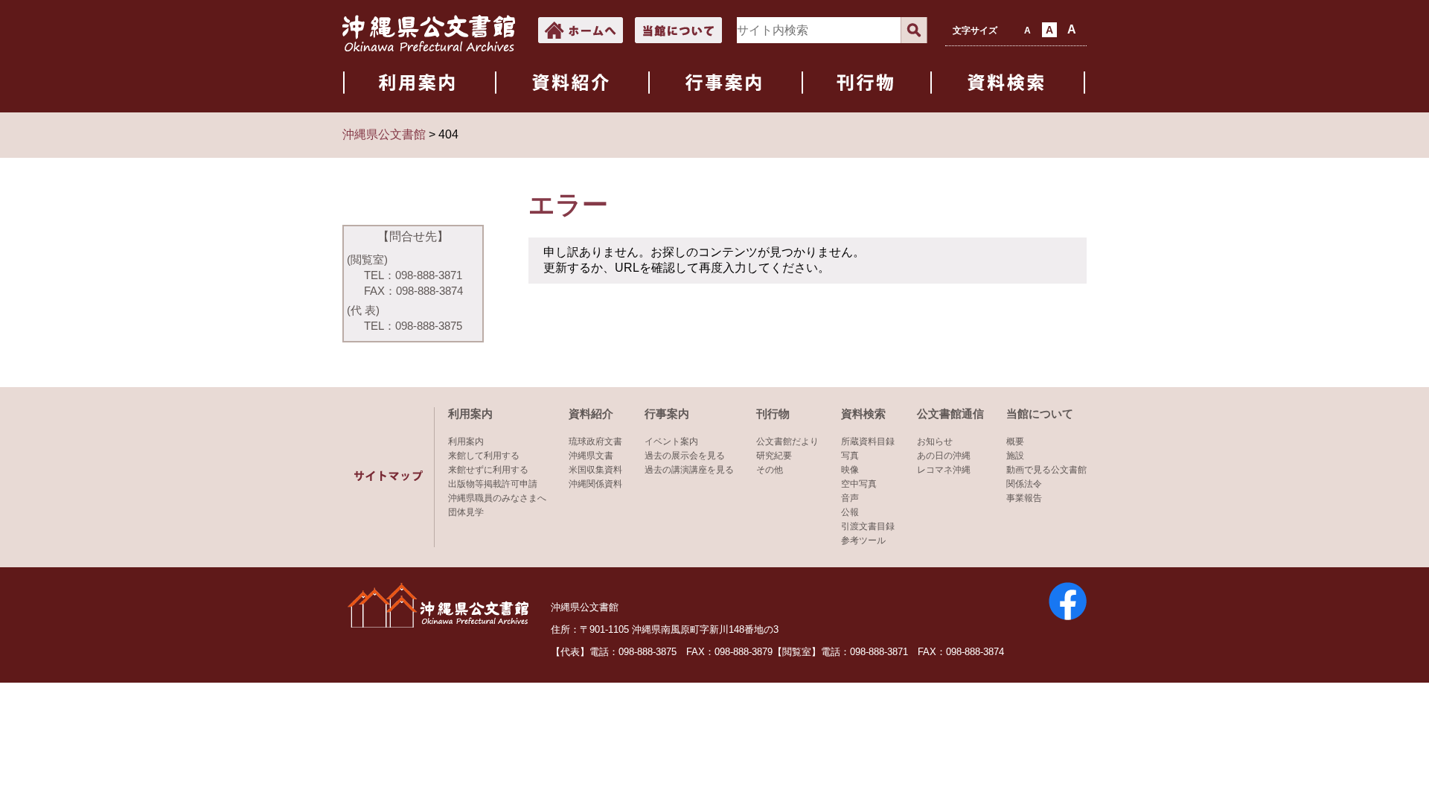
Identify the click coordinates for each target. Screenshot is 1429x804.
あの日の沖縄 (944, 455)
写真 (850, 455)
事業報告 (1024, 498)
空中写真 (859, 484)
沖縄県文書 (591, 455)
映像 (850, 470)
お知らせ (935, 441)
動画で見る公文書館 (1046, 470)
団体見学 (466, 512)
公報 (850, 512)
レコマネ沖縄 (944, 470)
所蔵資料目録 (868, 441)
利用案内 (470, 413)
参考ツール (863, 540)
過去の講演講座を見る (689, 470)
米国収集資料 (595, 470)
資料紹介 (591, 413)
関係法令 (1024, 484)
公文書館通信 (950, 413)
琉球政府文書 (595, 441)
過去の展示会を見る (685, 455)
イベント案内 (671, 441)
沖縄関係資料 (595, 484)
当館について (1039, 413)
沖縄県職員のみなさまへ (497, 498)
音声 (850, 498)
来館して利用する (484, 455)
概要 (1015, 441)
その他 (769, 470)
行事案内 (667, 413)
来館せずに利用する (488, 470)
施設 (1015, 455)
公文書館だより (787, 441)
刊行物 (773, 413)
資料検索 (863, 413)
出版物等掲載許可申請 (492, 484)
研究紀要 (774, 455)
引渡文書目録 (868, 526)
